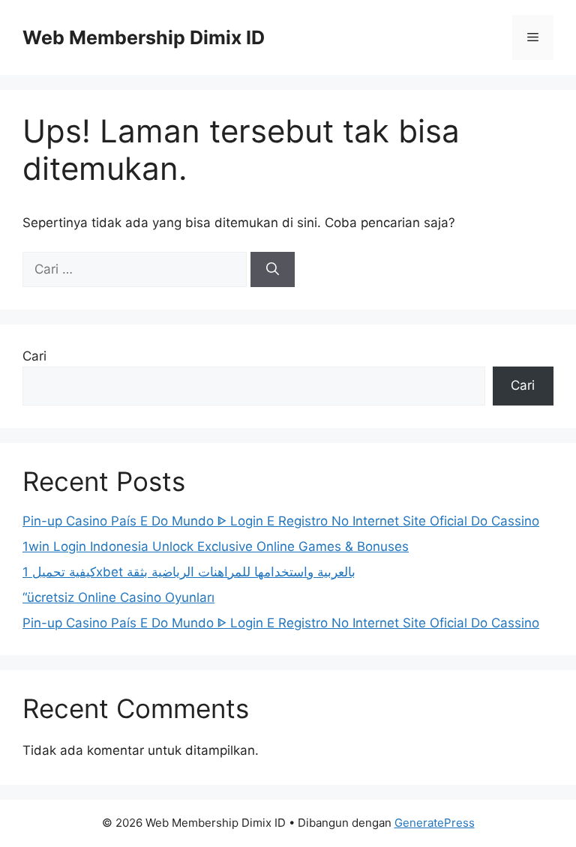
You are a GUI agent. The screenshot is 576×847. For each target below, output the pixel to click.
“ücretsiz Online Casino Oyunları (118, 597)
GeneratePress (434, 823)
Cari (34, 356)
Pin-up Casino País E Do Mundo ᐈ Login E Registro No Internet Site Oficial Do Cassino (280, 520)
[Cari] (272, 270)
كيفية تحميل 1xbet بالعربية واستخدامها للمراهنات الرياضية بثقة (189, 571)
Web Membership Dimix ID (143, 37)
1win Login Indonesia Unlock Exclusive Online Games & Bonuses (215, 546)
